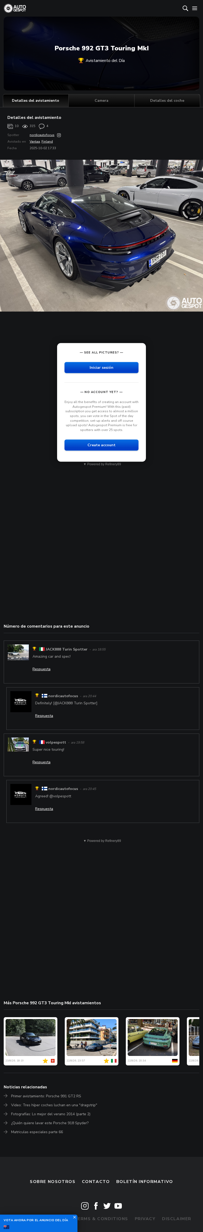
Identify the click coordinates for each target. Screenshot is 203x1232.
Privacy (145, 1219)
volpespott (56, 742)
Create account (101, 445)
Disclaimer (176, 1219)
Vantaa (35, 141)
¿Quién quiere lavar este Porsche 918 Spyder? (50, 1123)
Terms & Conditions (101, 1219)
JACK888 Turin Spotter (66, 649)
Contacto (96, 1182)
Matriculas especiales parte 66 (37, 1131)
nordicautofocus (42, 135)
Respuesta (41, 669)
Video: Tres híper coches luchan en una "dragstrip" (54, 1105)
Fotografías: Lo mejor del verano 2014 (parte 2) (50, 1114)
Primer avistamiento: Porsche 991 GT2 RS (46, 1096)
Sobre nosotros (52, 1182)
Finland (47, 141)
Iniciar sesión (101, 367)
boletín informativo (144, 1182)
